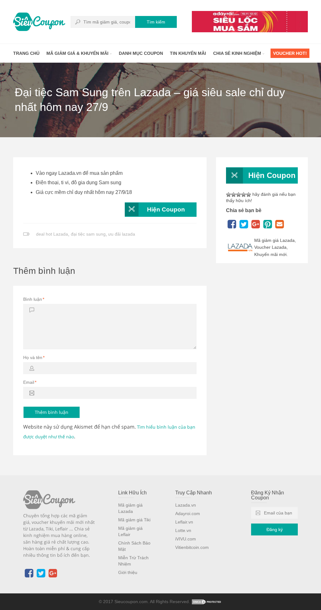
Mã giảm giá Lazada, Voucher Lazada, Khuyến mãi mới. (275, 247)
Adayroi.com (187, 513)
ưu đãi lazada (121, 234)
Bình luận (33, 299)
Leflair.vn (184, 521)
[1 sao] (228, 194)
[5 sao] (248, 194)
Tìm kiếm (156, 21)
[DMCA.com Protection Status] (207, 601)
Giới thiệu (127, 572)
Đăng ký (274, 529)
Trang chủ (26, 53)
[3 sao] (238, 194)
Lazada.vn (185, 505)
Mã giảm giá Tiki (134, 519)
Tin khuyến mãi (188, 53)
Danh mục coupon (141, 53)
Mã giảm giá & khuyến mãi (78, 53)
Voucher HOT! (290, 53)
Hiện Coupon (166, 209)
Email (29, 382)
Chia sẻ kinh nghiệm (237, 53)
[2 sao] (233, 194)
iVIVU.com (185, 538)
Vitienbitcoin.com (192, 547)
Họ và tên (34, 357)
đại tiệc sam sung (88, 234)
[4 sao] (243, 194)
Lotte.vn (183, 530)
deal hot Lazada (52, 234)
